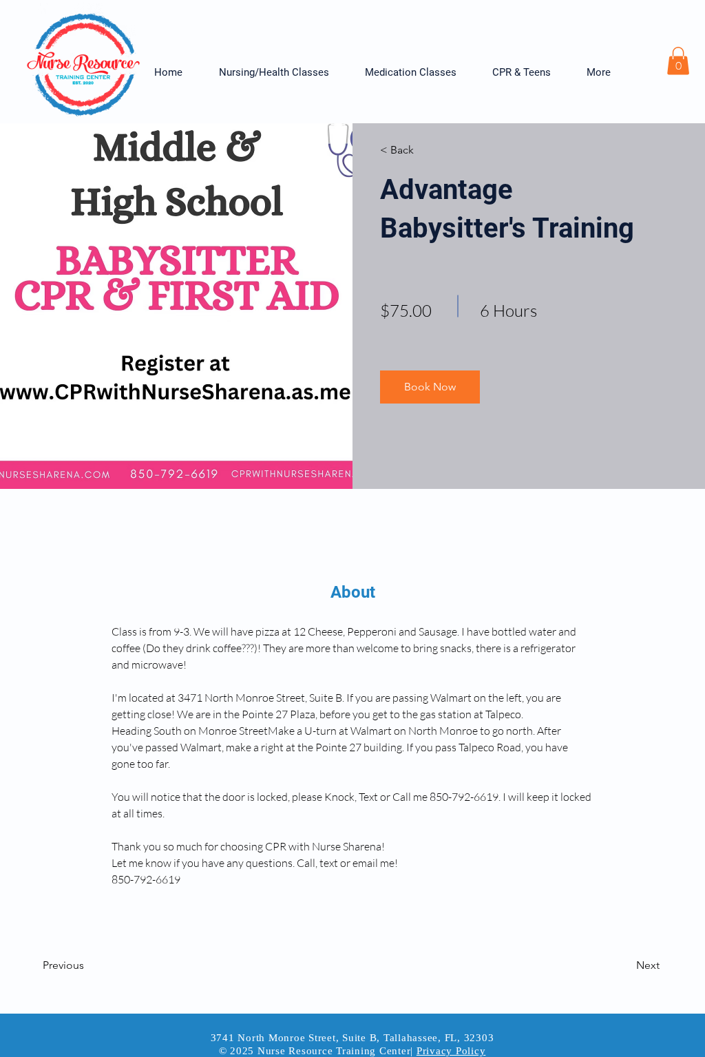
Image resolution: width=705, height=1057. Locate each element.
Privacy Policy (451, 1050)
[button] (282, 72)
